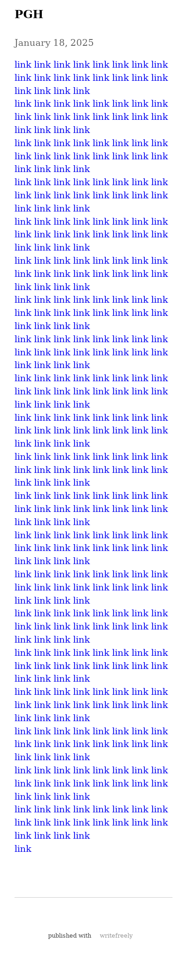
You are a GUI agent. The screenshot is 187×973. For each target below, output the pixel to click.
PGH (29, 14)
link (23, 64)
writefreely (116, 935)
